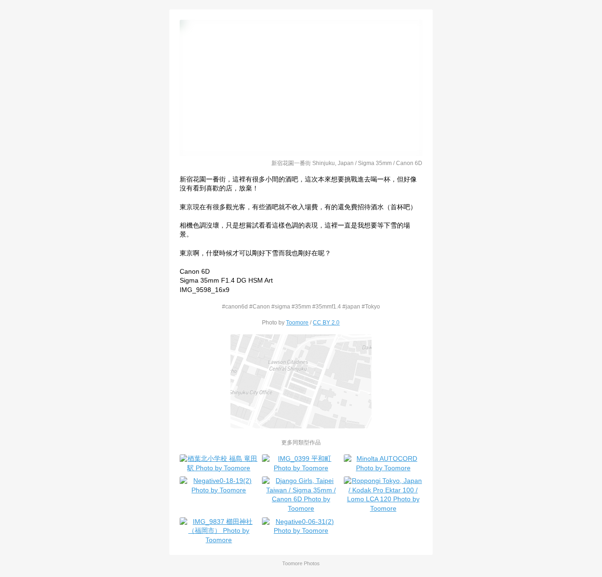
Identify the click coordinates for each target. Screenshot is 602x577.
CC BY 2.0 (326, 322)
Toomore (297, 322)
